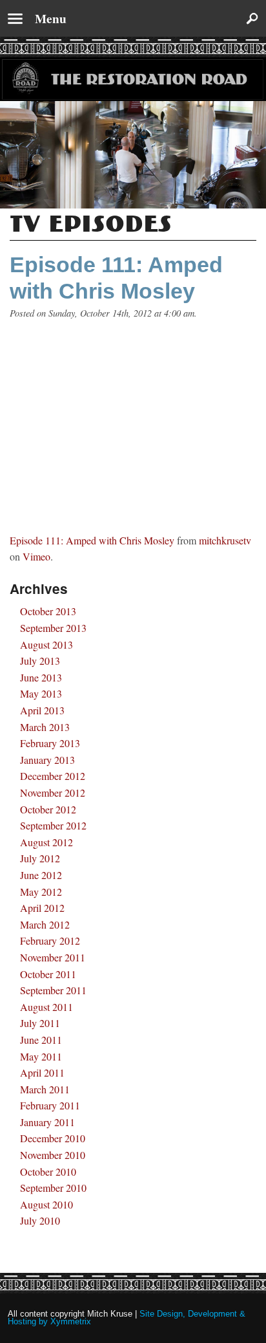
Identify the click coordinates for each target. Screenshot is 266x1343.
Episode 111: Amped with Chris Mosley (92, 540)
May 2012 (41, 891)
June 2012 (41, 875)
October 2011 (48, 974)
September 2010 (53, 1187)
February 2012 (50, 940)
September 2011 (53, 990)
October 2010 (48, 1171)
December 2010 (52, 1138)
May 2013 (41, 693)
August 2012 (46, 842)
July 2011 (40, 1023)
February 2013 (50, 743)
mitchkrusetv (225, 540)
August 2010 (46, 1204)
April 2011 (42, 1072)
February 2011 (50, 1105)
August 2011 (46, 1007)
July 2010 (40, 1220)
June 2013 (41, 677)
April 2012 (42, 907)
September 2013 (53, 627)
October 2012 (48, 809)
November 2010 (52, 1155)
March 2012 (45, 924)
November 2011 (52, 957)
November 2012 (52, 792)
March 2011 (45, 1089)
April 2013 (42, 710)
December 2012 (52, 776)
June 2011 (41, 1039)
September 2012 (53, 825)
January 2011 (47, 1122)
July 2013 (40, 660)
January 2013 (47, 759)
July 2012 (40, 858)
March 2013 (45, 727)
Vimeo (36, 556)
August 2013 (46, 644)
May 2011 (41, 1056)
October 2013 (48, 611)
